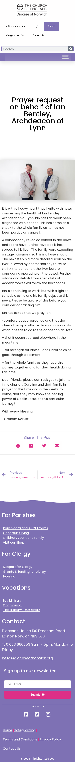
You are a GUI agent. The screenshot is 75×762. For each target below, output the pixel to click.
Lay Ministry (12, 600)
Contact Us (38, 35)
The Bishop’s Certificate (21, 610)
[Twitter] (37, 714)
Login (36, 26)
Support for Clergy (17, 567)
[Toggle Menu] (65, 57)
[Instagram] (48, 714)
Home (7, 730)
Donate (51, 26)
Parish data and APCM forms (25, 528)
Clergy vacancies (15, 35)
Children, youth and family (23, 537)
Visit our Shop (13, 542)
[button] (18, 445)
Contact (13, 621)
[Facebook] (26, 714)
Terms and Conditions (20, 739)
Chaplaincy (12, 605)
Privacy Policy (50, 739)
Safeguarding (24, 730)
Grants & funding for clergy (24, 571)
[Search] (70, 48)
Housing (9, 576)
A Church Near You (16, 26)
